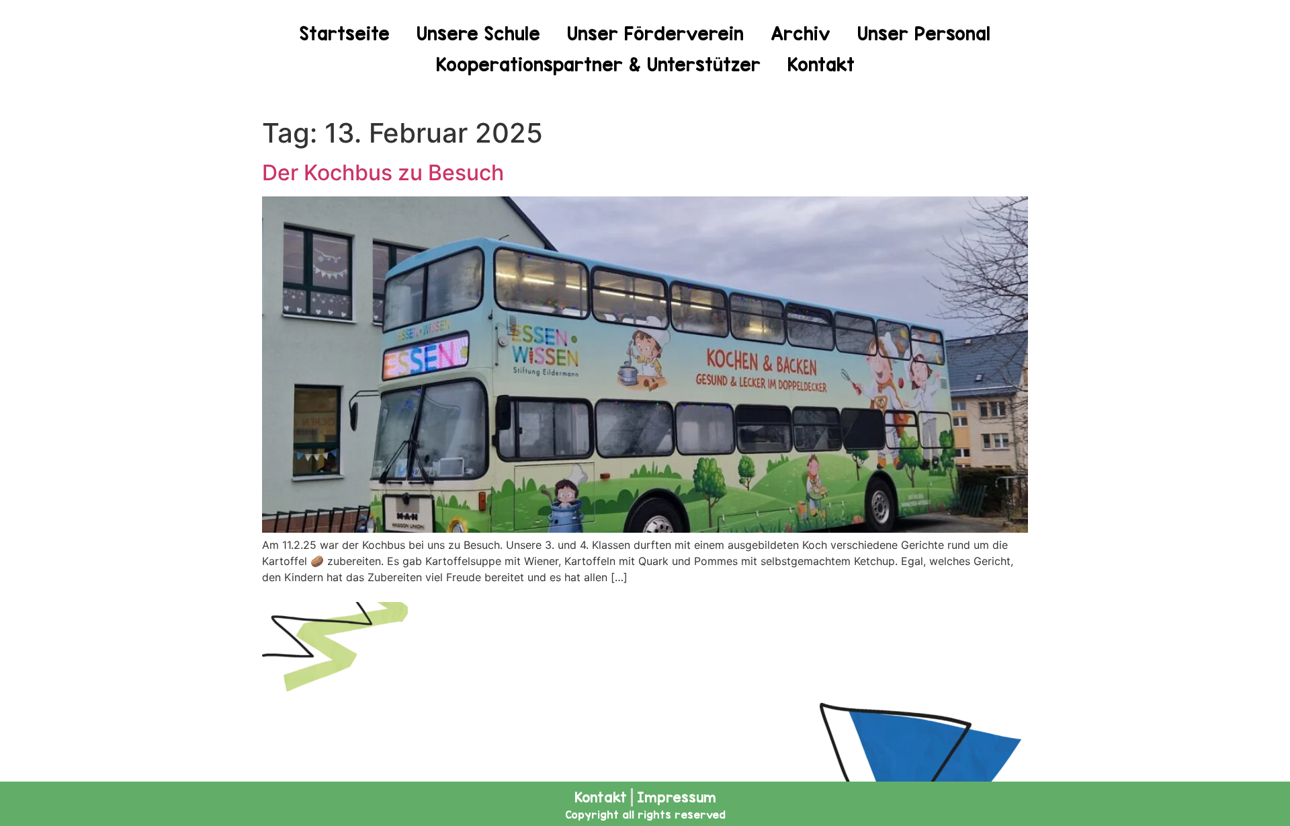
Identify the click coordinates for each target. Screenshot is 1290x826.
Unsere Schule (478, 33)
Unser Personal (923, 33)
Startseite (345, 33)
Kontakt (821, 64)
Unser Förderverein (655, 33)
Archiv (800, 33)
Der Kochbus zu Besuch (383, 172)
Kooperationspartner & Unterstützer (598, 64)
